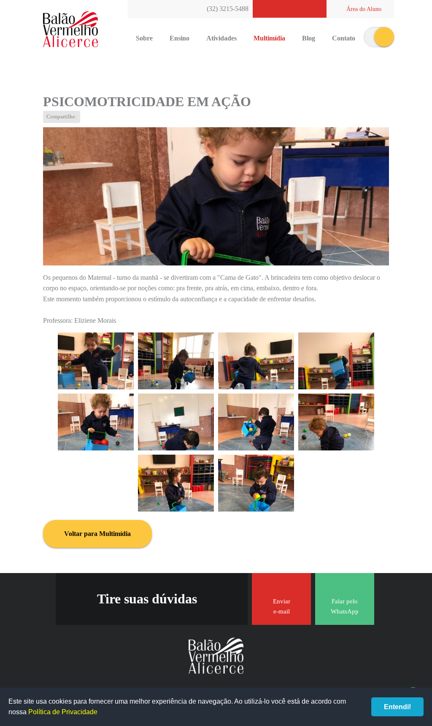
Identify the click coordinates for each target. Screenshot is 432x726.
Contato (343, 38)
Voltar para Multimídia (97, 533)
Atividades (221, 38)
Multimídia (269, 38)
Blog (308, 38)
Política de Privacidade (62, 711)
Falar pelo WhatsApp (345, 606)
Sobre (144, 38)
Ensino (179, 38)
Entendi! (397, 706)
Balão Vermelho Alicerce (70, 29)
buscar (384, 37)
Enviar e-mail (281, 606)
